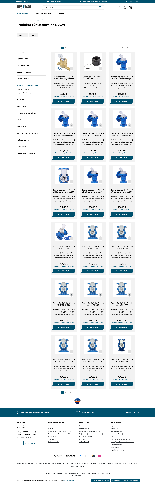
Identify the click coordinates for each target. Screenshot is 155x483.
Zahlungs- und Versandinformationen (122, 442)
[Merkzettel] (119, 7)
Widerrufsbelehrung (117, 431)
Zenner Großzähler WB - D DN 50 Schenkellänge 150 (64, 191)
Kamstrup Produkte (23, 79)
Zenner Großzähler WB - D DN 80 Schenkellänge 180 (122, 191)
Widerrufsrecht (84, 442)
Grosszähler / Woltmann (25, 93)
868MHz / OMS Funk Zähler (26, 113)
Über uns (82, 439)
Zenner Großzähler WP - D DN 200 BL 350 (122, 304)
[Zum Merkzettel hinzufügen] (71, 68)
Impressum (114, 426)
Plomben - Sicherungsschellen (27, 133)
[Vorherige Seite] (54, 48)
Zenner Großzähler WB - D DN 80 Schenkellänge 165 (93, 191)
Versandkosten (73, 473)
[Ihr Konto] (125, 7)
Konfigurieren (116, 480)
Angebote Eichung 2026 (25, 59)
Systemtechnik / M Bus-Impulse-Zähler (60, 434)
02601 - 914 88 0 (134, 2)
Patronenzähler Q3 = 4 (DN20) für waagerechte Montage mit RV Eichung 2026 (63, 78)
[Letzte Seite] (70, 48)
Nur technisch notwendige (100, 480)
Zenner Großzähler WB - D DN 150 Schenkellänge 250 (122, 134)
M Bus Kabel (21, 100)
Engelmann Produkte (24, 72)
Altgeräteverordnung (117, 450)
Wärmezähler (21, 147)
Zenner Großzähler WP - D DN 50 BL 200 (64, 248)
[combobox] (70, 7)
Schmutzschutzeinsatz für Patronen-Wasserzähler (92, 78)
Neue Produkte (22, 52)
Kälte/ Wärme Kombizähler (26, 153)
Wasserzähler (21, 127)
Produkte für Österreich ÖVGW (27, 85)
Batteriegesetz (115, 447)
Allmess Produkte (23, 65)
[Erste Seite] (52, 48)
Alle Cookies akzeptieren (130, 480)
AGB (112, 436)
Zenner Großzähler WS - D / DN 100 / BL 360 (122, 361)
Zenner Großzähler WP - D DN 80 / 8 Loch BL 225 (93, 361)
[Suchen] (101, 7)
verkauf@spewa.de (29, 434)
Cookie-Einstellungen (117, 434)
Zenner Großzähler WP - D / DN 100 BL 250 (122, 248)
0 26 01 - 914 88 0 (29, 432)
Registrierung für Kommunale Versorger (91, 434)
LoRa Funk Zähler (23, 120)
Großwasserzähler (23, 140)
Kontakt (81, 426)
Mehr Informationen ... (69, 480)
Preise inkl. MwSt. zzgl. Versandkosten (64, 96)
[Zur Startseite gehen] (24, 7)
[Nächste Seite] (68, 48)
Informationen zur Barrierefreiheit (121, 439)
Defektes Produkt (84, 428)
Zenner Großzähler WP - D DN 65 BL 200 (93, 248)
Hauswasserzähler (23, 89)
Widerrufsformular (116, 445)
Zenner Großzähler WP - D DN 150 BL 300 (93, 304)
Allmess (50, 426)
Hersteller (21, 35)
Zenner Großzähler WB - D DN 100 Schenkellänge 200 (64, 134)
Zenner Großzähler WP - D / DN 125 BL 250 (64, 304)
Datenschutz (114, 428)
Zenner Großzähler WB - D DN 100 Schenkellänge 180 (122, 78)
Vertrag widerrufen (30, 443)
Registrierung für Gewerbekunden (89, 431)
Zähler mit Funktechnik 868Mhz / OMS (59, 431)
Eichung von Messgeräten (87, 436)
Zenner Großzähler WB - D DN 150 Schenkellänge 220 (93, 134)
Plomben (50, 428)
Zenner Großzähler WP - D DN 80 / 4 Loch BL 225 (64, 361)
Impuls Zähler (21, 106)
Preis (32, 35)
